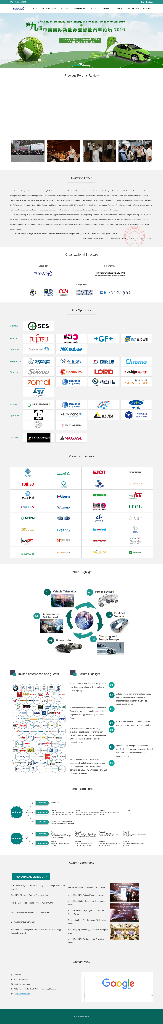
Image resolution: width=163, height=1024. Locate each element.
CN (142, 2)
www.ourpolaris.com (22, 994)
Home (35, 8)
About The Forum (49, 8)
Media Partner (80, 8)
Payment (106, 8)
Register (149, 2)
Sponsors (65, 8)
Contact (118, 8)
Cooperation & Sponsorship (138, 8)
